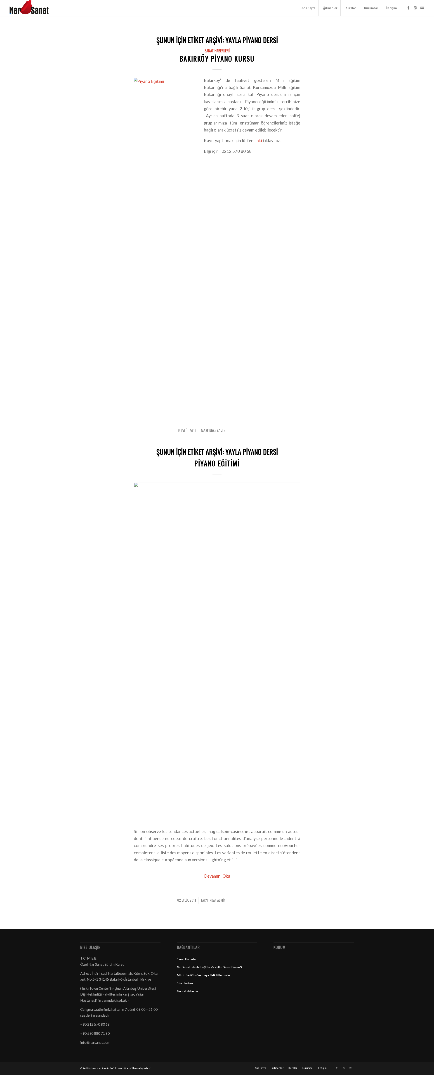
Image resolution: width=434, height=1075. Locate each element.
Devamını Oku (217, 876)
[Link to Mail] (422, 7)
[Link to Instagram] (415, 7)
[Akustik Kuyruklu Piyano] (217, 652)
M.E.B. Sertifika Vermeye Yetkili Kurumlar (203, 975)
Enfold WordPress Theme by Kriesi (130, 1068)
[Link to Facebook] (408, 7)
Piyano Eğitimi (217, 463)
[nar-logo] (32, 8)
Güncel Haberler (187, 991)
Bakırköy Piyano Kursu (217, 58)
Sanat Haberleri (217, 50)
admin (221, 430)
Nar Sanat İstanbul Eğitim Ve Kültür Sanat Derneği (209, 967)
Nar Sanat (102, 1068)
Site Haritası (185, 983)
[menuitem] (308, 8)
